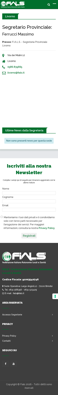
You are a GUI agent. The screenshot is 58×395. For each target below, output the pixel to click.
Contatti (6, 341)
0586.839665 (14, 66)
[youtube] (13, 363)
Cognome (7, 197)
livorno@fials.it (16, 72)
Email (5, 205)
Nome (5, 188)
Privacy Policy (47, 228)
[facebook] (5, 363)
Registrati (29, 235)
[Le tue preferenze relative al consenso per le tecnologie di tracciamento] (55, 296)
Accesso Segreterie (12, 314)
